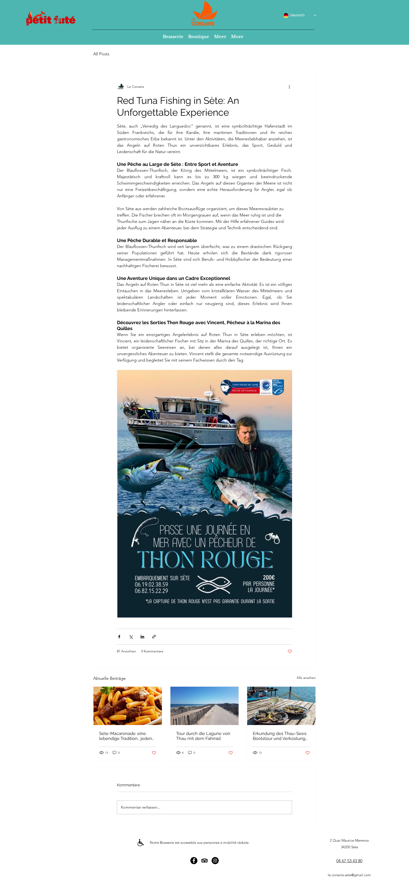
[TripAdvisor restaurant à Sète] (204, 860)
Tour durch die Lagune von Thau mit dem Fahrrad (203, 736)
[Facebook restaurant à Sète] (193, 860)
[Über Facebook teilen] (119, 636)
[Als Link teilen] (154, 636)
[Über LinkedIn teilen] (142, 636)
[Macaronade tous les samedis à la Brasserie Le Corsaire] (127, 706)
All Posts (101, 54)
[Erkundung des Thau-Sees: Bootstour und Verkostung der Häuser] (281, 706)
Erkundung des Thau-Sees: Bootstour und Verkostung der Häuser (280, 736)
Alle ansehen (306, 678)
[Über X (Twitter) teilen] (131, 636)
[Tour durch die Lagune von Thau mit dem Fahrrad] (204, 706)
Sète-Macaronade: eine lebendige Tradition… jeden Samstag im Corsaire (125, 736)
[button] (173, 36)
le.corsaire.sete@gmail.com (349, 875)
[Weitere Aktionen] (289, 86)
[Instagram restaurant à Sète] (215, 860)
